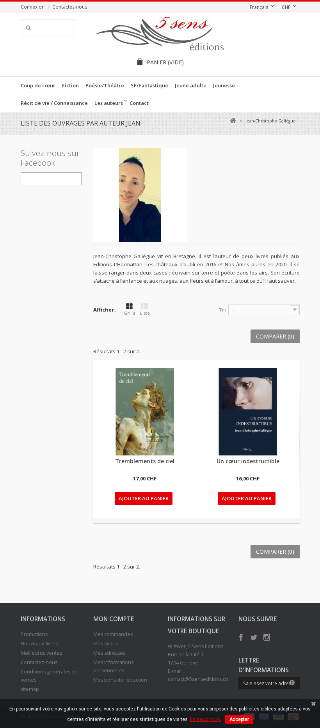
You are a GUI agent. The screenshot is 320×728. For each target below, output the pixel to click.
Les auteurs (108, 102)
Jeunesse (224, 85)
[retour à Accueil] (233, 121)
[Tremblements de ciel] (144, 411)
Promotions (34, 634)
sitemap (30, 689)
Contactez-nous (69, 7)
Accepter (239, 719)
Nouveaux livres (39, 643)
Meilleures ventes (41, 653)
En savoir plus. (205, 719)
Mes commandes (113, 634)
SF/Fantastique (149, 85)
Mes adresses (109, 653)
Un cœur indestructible (248, 461)
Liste (145, 313)
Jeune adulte (190, 85)
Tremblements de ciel (144, 461)
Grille (129, 313)
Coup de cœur (38, 85)
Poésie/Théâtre (104, 85)
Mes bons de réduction (120, 680)
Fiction (70, 85)
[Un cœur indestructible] (248, 411)
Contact (139, 102)
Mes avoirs (105, 643)
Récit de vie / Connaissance (54, 102)
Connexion (32, 7)
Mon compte (113, 619)
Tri (222, 309)
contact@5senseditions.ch (198, 679)
